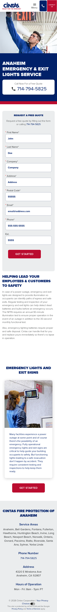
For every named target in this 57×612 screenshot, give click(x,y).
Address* (11, 176)
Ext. (7, 234)
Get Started (24, 254)
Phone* (10, 219)
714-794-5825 (32, 88)
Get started (28, 488)
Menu (35, 7)
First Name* (13, 132)
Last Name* (13, 147)
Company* (12, 161)
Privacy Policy (17, 608)
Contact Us (52, 6)
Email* (10, 205)
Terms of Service (33, 608)
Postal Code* (13, 190)
